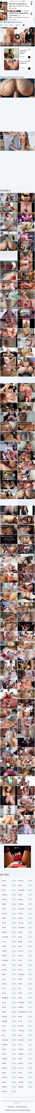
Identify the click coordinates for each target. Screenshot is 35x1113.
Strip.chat (22, 56)
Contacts (11, 1107)
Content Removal (22, 1107)
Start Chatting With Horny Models (23, 52)
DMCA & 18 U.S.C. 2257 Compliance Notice (18, 1110)
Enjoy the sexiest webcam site (24, 62)
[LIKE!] (1, 25)
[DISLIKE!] (6, 25)
